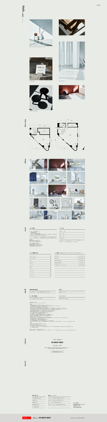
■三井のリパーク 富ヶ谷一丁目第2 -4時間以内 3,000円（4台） (57, 404)
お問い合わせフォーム (57, 351)
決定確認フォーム (26, 417)
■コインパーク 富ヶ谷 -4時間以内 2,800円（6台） (55, 402)
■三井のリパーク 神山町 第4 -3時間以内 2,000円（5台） (56, 400)
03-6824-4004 (57, 342)
